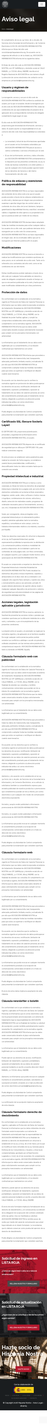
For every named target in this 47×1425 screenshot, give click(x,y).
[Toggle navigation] (41, 4)
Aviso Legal (38, 1403)
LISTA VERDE (26, 1395)
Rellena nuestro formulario (23, 1284)
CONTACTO (33, 1398)
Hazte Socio (23, 1369)
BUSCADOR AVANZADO (19, 1398)
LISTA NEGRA (37, 1395)
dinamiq (23, 1406)
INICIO (7, 1395)
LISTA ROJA (15, 1395)
